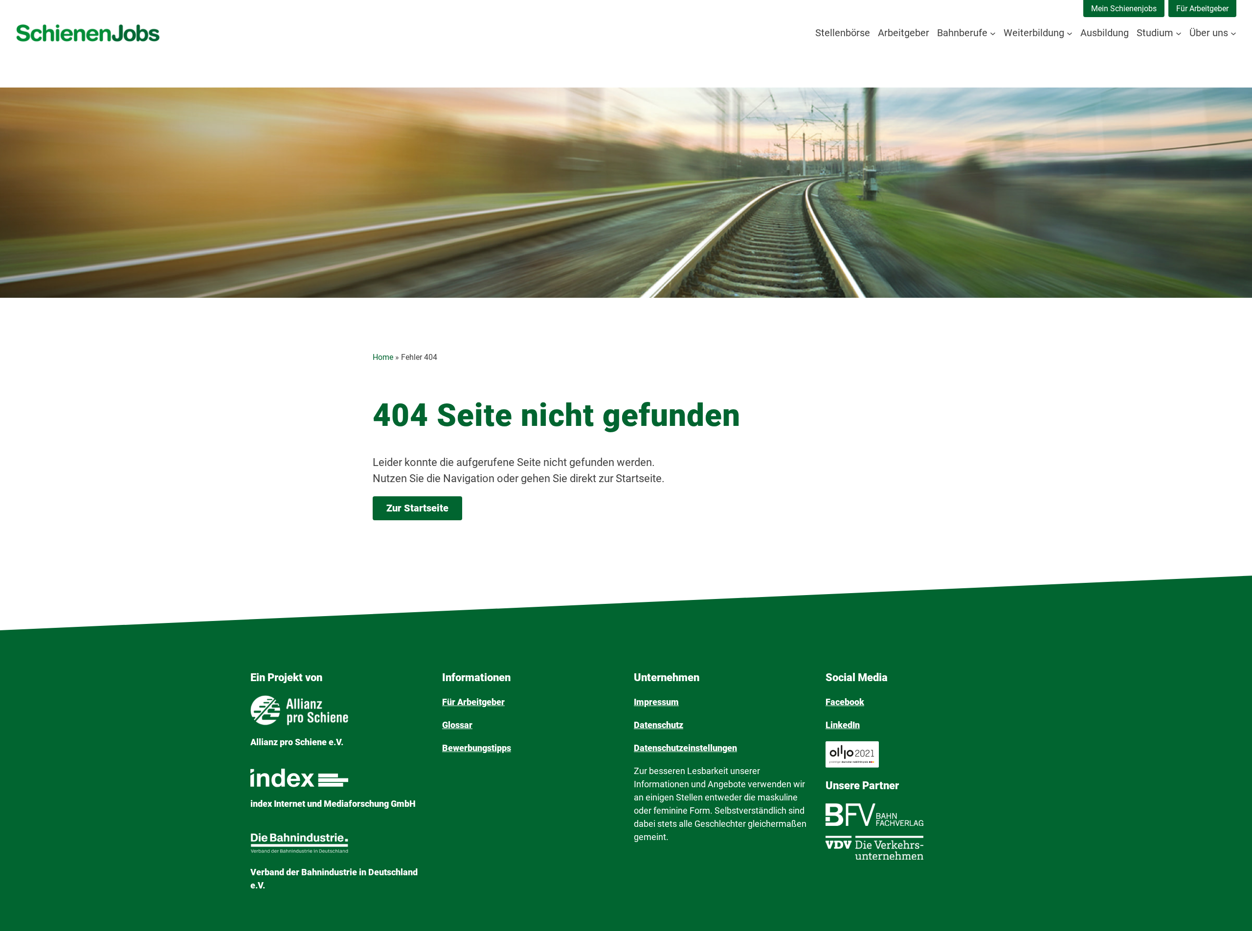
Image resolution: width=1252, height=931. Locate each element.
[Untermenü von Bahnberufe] (993, 33)
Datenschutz (658, 725)
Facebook (845, 702)
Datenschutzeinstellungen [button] (685, 748)
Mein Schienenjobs (1124, 8)
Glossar (457, 725)
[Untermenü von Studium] (1179, 33)
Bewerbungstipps (476, 748)
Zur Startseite (417, 508)
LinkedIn (843, 725)
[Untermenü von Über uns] (1233, 33)
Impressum (656, 702)
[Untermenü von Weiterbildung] (1070, 33)
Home (383, 357)
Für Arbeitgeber (1202, 8)
